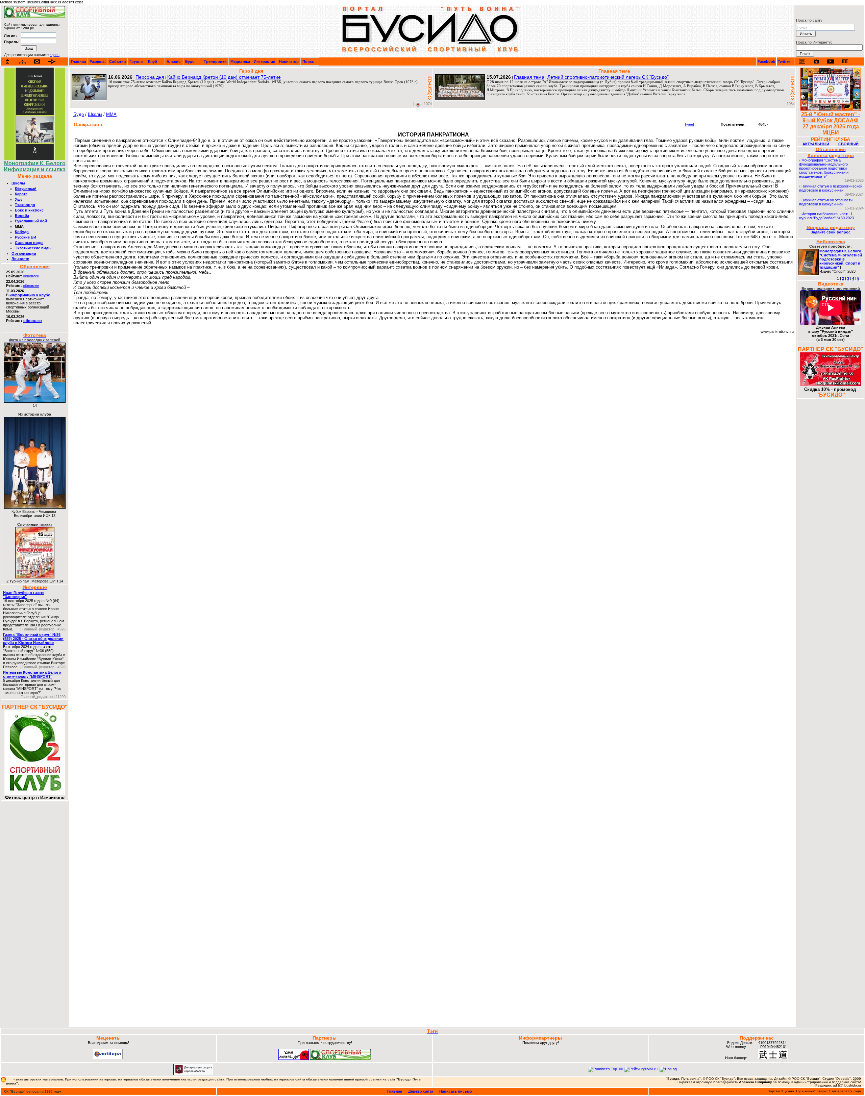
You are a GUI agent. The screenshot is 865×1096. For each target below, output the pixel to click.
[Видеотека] (830, 61)
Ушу (18, 199)
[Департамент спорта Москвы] (193, 1074)
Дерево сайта (420, 1091)
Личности (20, 259)
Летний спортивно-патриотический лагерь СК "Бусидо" (608, 77)
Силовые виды (29, 243)
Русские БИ (25, 237)
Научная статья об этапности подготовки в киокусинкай (825, 202)
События (117, 61)
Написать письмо (455, 1091)
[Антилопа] (108, 1058)
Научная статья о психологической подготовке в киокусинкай (830, 188)
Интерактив (264, 61)
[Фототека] (816, 61)
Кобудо (22, 232)
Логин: (10, 35)
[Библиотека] (845, 61)
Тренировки (215, 61)
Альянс (173, 61)
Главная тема (529, 77)
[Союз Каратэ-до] (293, 1058)
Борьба (22, 216)
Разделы (97, 61)
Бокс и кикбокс (29, 210)
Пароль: (12, 42)
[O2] (34, 17)
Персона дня (149, 77)
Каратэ (21, 194)
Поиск (308, 61)
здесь (54, 55)
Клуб (152, 61)
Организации (23, 253)
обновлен (31, 276)
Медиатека (240, 61)
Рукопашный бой (31, 221)
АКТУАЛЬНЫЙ (815, 144)
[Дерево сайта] (22, 61)
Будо (190, 61)
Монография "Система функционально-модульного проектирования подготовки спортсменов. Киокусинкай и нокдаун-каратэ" (823, 168)
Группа (136, 61)
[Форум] (52, 61)
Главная (78, 61)
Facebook (766, 61)
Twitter (784, 61)
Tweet (689, 124)
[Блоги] (802, 61)
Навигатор (289, 61)
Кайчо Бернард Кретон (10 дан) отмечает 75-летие (224, 77)
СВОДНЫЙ (848, 144)
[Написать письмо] (37, 61)
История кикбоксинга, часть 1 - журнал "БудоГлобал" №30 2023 (827, 216)
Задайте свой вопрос (830, 232)
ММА (111, 114)
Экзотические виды (33, 248)
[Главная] (7, 61)
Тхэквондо (25, 205)
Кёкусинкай (25, 188)
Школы (18, 183)
